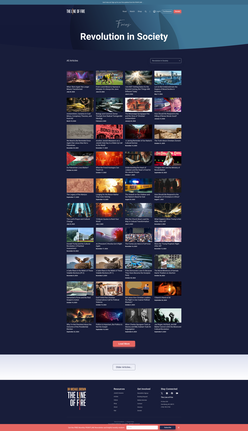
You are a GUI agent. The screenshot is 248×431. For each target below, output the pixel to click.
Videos (116, 400)
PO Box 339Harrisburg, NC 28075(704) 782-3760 (167, 404)
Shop (140, 11)
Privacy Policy (130, 421)
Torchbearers (167, 11)
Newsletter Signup (142, 393)
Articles (116, 396)
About (115, 407)
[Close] (178, 427)
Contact (139, 403)
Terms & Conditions (119, 421)
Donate (177, 11)
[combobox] (152, 60)
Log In (158, 11)
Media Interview (142, 400)
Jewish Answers (119, 393)
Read (125, 11)
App (115, 410)
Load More (124, 343)
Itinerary (139, 407)
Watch (132, 11)
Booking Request (142, 396)
